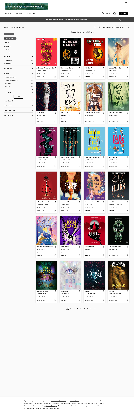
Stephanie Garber (91, 294)
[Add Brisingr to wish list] (127, 300)
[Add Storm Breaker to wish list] (79, 255)
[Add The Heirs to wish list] (127, 211)
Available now (9, 53)
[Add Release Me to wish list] (79, 300)
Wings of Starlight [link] (115, 68)
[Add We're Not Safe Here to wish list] (127, 121)
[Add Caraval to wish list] (103, 300)
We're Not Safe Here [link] (115, 113)
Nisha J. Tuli (65, 249)
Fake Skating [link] (113, 157)
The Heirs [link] (112, 202)
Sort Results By (108, 27)
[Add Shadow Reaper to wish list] (103, 255)
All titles (7, 50)
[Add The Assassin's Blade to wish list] (79, 166)
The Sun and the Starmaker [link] (45, 247)
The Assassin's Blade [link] (67, 157)
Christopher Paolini (115, 294)
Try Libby (48, 20)
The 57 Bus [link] (64, 113)
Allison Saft (113, 70)
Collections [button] (18, 13)
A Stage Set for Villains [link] (44, 202)
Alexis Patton (41, 115)
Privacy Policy (74, 401)
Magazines (31, 13)
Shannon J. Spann (43, 204)
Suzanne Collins (66, 70)
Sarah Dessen (66, 204)
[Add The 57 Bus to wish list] (79, 121)
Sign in (123, 13)
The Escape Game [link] (42, 291)
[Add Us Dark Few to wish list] (55, 121)
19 (95, 308)
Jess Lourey (113, 249)
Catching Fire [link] (89, 68)
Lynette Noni (89, 249)
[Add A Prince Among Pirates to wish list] (103, 121)
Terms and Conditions (58, 401)
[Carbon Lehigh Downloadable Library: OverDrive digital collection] (26, 6)
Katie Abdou (89, 115)
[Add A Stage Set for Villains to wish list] (55, 211)
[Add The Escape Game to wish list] (55, 300)
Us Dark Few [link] (40, 113)
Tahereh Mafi (65, 294)
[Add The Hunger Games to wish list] (79, 77)
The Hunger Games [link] (67, 68)
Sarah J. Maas (42, 70)
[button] (106, 14)
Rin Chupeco (113, 115)
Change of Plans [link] (66, 202)
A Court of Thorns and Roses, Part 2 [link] (45, 68)
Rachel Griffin (41, 249)
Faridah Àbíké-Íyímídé (116, 204)
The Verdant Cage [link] (115, 247)
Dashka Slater (66, 115)
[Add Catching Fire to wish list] (103, 77)
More (18, 97)
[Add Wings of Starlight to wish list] (127, 77)
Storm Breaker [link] (65, 247)
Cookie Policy (56, 408)
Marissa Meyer (42, 294)
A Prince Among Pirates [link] (92, 113)
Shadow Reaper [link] (90, 247)
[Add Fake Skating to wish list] (127, 166)
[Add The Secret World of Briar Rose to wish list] (103, 211)
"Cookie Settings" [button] (51, 406)
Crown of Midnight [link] (42, 157)
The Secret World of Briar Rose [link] (94, 202)
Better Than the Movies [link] (92, 157)
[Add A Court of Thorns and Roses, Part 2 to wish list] (55, 77)
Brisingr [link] (111, 291)
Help (126, 2)
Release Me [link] (64, 291)
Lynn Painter (89, 160)
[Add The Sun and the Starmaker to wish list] (55, 255)
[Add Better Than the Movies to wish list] (103, 166)
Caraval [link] (87, 291)
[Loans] (115, 14)
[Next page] (99, 308)
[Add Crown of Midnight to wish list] (55, 166)
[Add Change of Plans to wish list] (79, 211)
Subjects (8, 13)
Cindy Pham (89, 204)
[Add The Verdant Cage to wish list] (127, 255)
